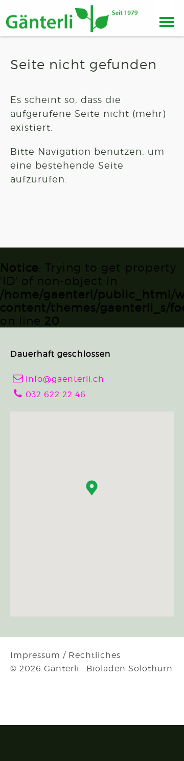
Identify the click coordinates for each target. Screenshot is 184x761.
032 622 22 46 (50, 393)
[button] (92, 487)
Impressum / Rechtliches (65, 655)
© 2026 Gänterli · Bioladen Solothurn (91, 668)
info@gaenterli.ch (59, 378)
